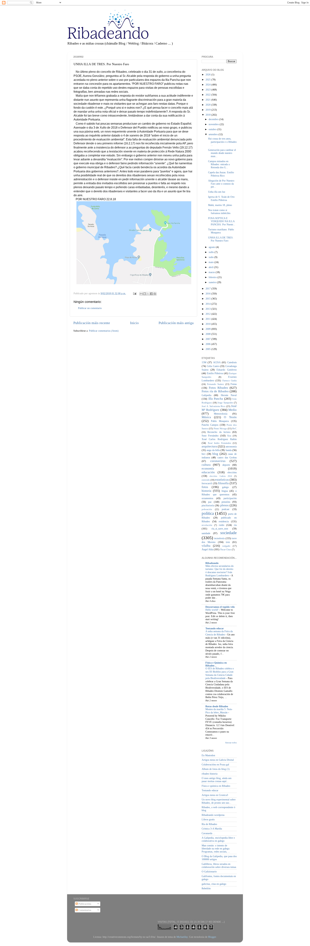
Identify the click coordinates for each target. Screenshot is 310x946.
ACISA (217, 362)
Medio (232, 410)
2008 (208, 334)
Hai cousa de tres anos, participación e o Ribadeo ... (222, 141)
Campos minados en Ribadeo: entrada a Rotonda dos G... (219, 164)
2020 (208, 104)
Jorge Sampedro (225, 402)
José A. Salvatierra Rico (213, 406)
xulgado (226, 546)
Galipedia (206, 395)
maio (211, 262)
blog (215, 453)
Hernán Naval (229, 395)
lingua (225, 490)
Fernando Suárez (215, 384)
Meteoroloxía (220, 413)
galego (225, 487)
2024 (208, 84)
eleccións (232, 472)
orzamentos (207, 498)
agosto (212, 247)
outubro (213, 129)
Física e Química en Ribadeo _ (216, 664)
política (208, 513)
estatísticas (222, 479)
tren (228, 542)
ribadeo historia (209, 773)
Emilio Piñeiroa (215, 373)
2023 (208, 89)
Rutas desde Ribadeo (216, 706)
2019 (208, 109)
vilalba (206, 545)
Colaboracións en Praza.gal (215, 764)
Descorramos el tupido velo (220, 606)
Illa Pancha (215, 398)
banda (229, 450)
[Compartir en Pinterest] (155, 294)
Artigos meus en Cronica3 (215, 795)
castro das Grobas (227, 457)
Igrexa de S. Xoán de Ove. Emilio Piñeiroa (221, 198)
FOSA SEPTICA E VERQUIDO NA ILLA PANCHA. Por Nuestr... (221, 221)
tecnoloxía (219, 538)
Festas (234, 384)
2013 (208, 308)
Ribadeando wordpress (213, 814)
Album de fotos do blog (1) (216, 769)
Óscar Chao (225, 549)
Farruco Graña (229, 380)
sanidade (206, 533)
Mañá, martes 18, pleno (220, 205)
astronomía (231, 446)
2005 (208, 349)
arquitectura (209, 446)
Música (206, 417)
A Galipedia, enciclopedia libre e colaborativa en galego (218, 839)
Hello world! (212, 609)
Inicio (134, 323)
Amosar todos (231, 743)
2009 (208, 328)
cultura (206, 464)
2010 (208, 323)
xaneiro (213, 282)
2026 (208, 74)
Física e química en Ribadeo (216, 785)
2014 (208, 303)
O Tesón (230, 417)
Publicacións (84, 903)
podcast (225, 509)
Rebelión (206, 888)
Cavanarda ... (208, 833)
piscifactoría (208, 505)
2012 (208, 313)
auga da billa (213, 450)
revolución (207, 525)
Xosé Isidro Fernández (219, 443)
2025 (208, 79)
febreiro (213, 277)
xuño (211, 257)
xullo (212, 252)
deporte (226, 464)
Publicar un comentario (90, 308)
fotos (205, 487)
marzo (212, 272)
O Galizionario (209, 871)
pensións (226, 501)
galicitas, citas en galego (214, 883)
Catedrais (232, 362)
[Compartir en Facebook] (151, 294)
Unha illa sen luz (216, 191)
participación (230, 498)
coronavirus (218, 461)
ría (235, 525)
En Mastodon (208, 755)
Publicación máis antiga (176, 323)
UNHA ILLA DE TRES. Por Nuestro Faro (220, 239)
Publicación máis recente (91, 323)
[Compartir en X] (148, 294)
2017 (208, 288)
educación (208, 472)
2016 (208, 293)
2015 (208, 298)
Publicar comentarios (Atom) (104, 330)
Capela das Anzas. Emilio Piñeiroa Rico (221, 174)
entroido (206, 479)
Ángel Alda (207, 549)
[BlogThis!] (144, 294)
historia (206, 490)
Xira (229, 435)
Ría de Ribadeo (209, 824)
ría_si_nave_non (220, 528)
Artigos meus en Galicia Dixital (218, 759)
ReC (234, 428)
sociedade (228, 532)
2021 (208, 99)
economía (208, 468)
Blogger (212, 936)
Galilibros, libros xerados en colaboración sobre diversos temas (219, 865)
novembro (214, 124)
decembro (214, 119)
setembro (214, 134)
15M (204, 362)
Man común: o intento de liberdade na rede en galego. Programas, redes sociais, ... (216, 848)
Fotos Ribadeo (218, 387)
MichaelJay (182, 936)
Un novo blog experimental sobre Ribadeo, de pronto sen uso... (219, 801)
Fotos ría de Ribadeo (215, 391)
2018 (208, 114)
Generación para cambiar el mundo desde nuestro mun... (222, 153)
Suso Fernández (210, 435)
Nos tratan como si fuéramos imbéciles (219, 212)
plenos (224, 505)
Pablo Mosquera (220, 421)
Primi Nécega (220, 428)
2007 (208, 339)
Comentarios (84, 910)
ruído (221, 525)
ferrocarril (207, 483)
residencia (224, 521)
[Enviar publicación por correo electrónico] (134, 293)
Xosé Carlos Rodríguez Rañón (219, 439)
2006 (208, 344)
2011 (208, 318)
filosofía (223, 483)
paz (210, 501)
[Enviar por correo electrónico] (141, 294)
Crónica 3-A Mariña (212, 828)
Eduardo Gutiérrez (227, 369)
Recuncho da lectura (218, 432)
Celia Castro (213, 366)
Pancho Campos (210, 424)
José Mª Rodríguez (219, 408)
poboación (207, 509)
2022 (208, 94)
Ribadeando (212, 563)
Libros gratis (208, 819)
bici (203, 453)
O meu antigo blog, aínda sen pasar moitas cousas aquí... (216, 780)
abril (211, 267)
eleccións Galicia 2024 (221, 476)
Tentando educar (214, 628)
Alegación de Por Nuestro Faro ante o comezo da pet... (221, 183)
